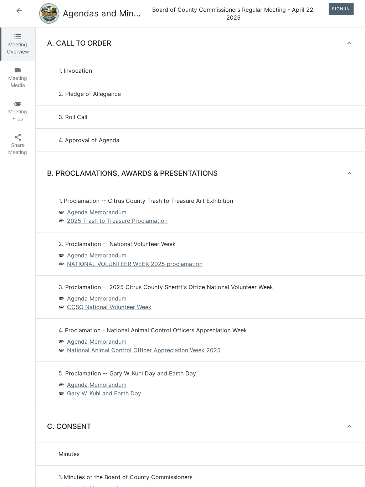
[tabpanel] (200, 257)
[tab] (17, 44)
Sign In (341, 8)
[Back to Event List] (19, 11)
